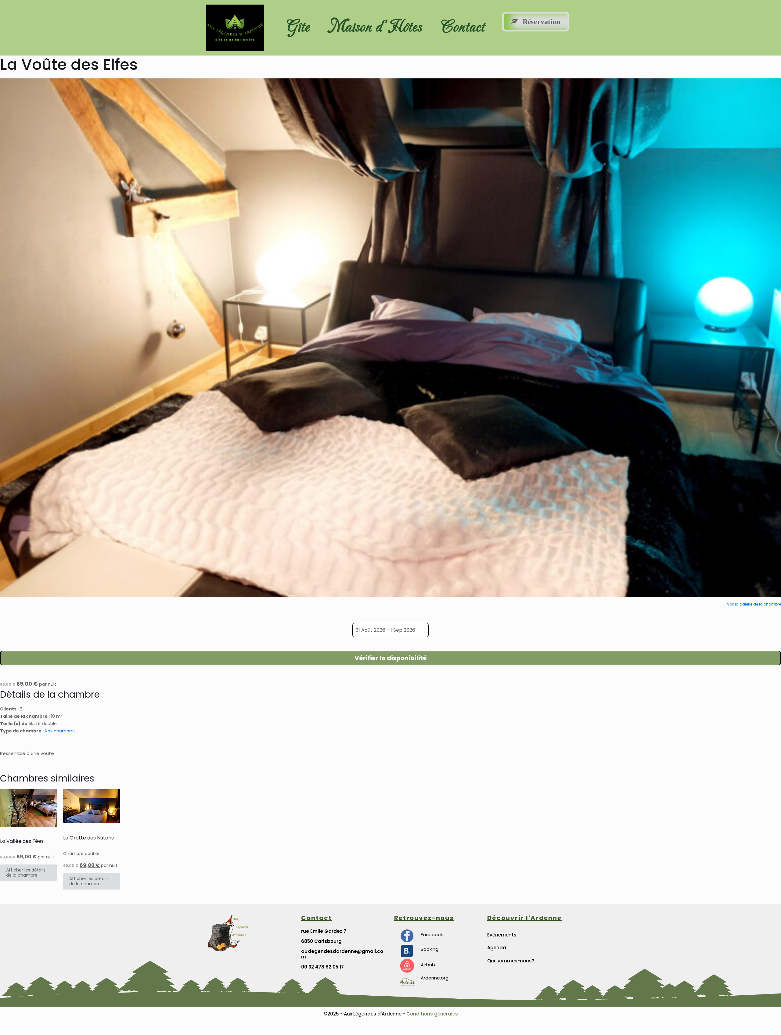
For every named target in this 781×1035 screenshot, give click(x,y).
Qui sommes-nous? (510, 961)
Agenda (496, 947)
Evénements (501, 935)
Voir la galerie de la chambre (754, 604)
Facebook (432, 934)
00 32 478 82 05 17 (322, 967)
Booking (429, 949)
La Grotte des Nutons (88, 837)
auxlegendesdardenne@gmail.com (342, 954)
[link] (407, 936)
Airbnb (428, 964)
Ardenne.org (434, 978)
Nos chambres (60, 731)
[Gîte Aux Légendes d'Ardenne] (406, 966)
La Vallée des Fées (22, 841)
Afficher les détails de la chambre (25, 872)
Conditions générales (431, 1014)
